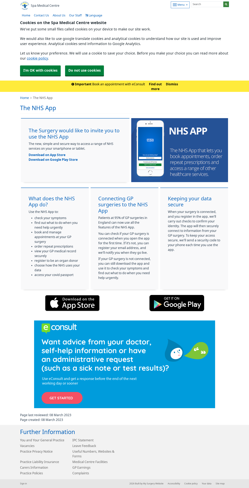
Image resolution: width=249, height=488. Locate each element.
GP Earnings (81, 467)
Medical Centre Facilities (90, 461)
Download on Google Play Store (53, 159)
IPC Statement (83, 440)
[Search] (226, 4)
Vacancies (27, 445)
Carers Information (34, 467)
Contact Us (41, 15)
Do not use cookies (84, 70)
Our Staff (75, 15)
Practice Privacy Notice (36, 451)
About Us (59, 15)
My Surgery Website (153, 484)
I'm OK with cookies (40, 70)
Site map (220, 484)
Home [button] (26, 15)
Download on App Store (47, 154)
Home (24, 97)
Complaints (80, 473)
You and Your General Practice (42, 440)
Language (95, 15)
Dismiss (172, 84)
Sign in (23, 484)
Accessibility (174, 484)
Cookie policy (191, 484)
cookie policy (37, 58)
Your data (206, 484)
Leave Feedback (84, 445)
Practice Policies (31, 473)
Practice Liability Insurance (39, 461)
